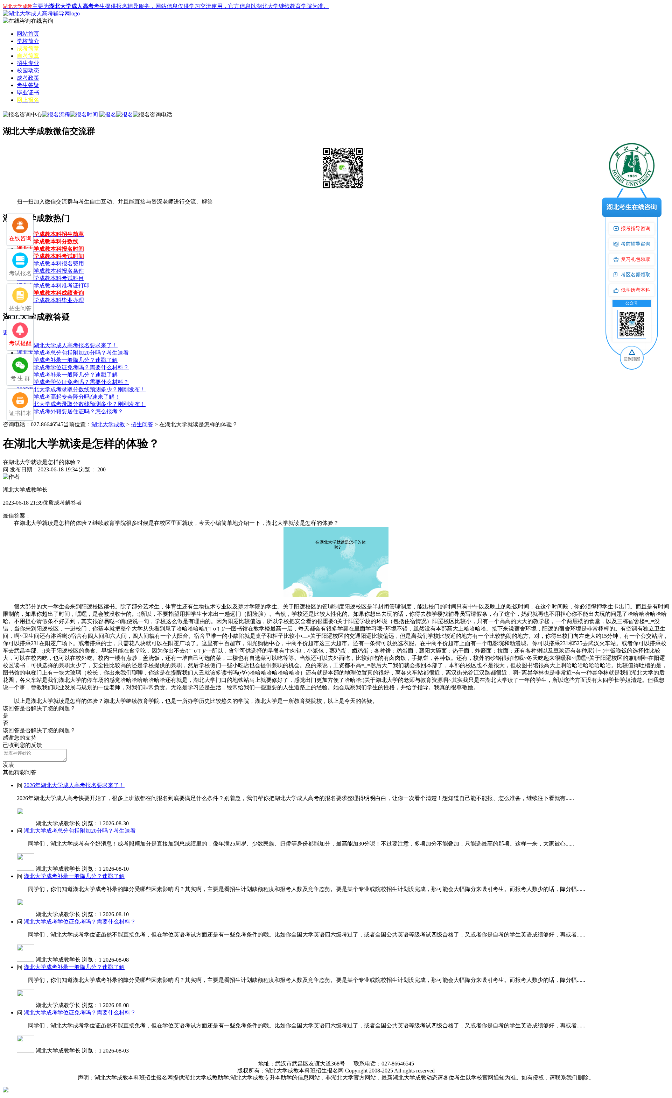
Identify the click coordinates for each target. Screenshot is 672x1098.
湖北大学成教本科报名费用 (50, 263)
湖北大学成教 (108, 424)
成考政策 (28, 78)
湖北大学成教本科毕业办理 (50, 300)
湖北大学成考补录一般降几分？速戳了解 (67, 360)
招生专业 (28, 63)
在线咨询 (42, 21)
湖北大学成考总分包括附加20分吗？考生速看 (73, 353)
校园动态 (28, 70)
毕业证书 (28, 92)
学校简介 (28, 41)
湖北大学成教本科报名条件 (50, 271)
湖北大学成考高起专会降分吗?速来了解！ (68, 397)
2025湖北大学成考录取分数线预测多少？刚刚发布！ (81, 389)
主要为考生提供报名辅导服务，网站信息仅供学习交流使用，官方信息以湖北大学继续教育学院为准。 (166, 6)
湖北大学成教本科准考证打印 (53, 285)
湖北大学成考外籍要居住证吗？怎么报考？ (70, 411)
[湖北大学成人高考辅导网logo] (41, 13)
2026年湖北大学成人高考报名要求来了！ (67, 345)
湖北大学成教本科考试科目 (50, 278)
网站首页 (28, 34)
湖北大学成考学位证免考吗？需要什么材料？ (73, 367)
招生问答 (142, 424)
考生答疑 (28, 85)
